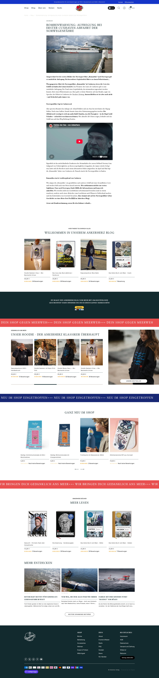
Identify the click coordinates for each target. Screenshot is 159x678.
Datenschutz (124, 643)
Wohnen (80, 646)
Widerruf (123, 650)
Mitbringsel (81, 653)
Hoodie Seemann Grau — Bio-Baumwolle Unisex (34, 274)
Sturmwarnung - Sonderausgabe (63, 543)
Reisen (51, 8)
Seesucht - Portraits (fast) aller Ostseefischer (34, 544)
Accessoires (81, 643)
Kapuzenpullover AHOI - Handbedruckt (19, 369)
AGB (121, 639)
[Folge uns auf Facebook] (25, 659)
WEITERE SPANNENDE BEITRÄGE (79, 614)
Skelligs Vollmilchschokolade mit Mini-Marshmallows (33, 456)
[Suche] (119, 8)
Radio (59, 8)
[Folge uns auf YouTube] (41, 659)
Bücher (79, 636)
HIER (77, 188)
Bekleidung (81, 639)
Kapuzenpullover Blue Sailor (90, 273)
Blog (33, 8)
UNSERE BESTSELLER (133, 381)
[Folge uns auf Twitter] (29, 659)
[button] (77, 469)
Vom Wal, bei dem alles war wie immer (79, 597)
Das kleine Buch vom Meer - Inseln (120, 273)
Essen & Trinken (82, 650)
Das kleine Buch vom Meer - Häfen (92, 543)
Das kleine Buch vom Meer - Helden (120, 543)
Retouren (123, 653)
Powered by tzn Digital (128, 670)
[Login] (124, 8)
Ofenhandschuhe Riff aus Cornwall (121, 455)
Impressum (124, 636)
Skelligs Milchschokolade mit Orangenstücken (59, 456)
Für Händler (103, 656)
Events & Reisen (104, 639)
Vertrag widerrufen (127, 657)
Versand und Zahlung (127, 646)
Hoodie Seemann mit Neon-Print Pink (44, 369)
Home (26, 15)
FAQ (100, 646)
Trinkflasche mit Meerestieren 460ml (92, 455)
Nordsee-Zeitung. (78, 94)
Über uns (42, 8)
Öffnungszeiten (129, 2)
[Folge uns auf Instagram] (33, 659)
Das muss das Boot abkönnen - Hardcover (62, 274)
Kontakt (120, 2)
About (101, 636)
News (101, 653)
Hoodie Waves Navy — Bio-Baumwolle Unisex (66, 369)
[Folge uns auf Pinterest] (37, 659)
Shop (26, 8)
